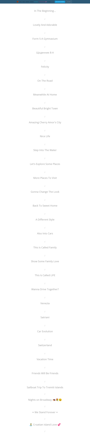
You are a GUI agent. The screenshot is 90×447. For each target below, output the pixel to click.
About (24, 1)
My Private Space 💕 (43, 1)
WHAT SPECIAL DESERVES (60, 1)
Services (31, 1)
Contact (49, 1)
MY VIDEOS (69, 1)
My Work (27, 1)
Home (20, 1)
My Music (36, 1)
